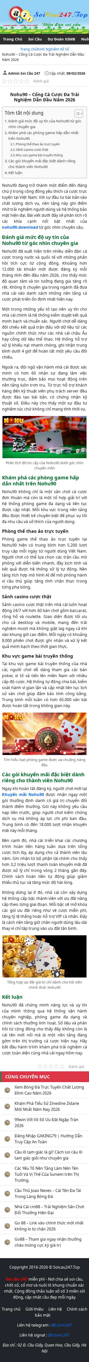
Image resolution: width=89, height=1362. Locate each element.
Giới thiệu (34, 1309)
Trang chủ (28, 49)
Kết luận (15, 172)
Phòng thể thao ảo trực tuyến (38, 144)
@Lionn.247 (58, 1335)
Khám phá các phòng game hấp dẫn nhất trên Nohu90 (43, 135)
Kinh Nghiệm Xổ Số (53, 49)
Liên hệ (55, 1309)
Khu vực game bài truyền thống (39, 155)
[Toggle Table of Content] (76, 113)
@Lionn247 (61, 1325)
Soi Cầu (35, 38)
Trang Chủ (12, 38)
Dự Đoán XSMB (61, 38)
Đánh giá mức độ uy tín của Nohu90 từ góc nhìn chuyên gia (44, 124)
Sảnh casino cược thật (32, 149)
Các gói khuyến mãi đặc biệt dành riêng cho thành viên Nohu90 (41, 164)
